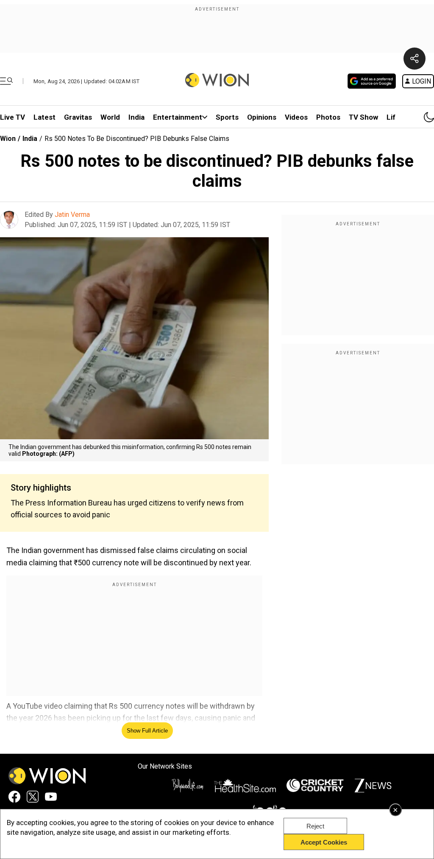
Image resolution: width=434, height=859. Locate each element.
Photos (328, 117)
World (110, 117)
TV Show (363, 117)
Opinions (261, 117)
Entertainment (177, 117)
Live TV (12, 117)
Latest (44, 117)
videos (296, 117)
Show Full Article (147, 730)
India (136, 117)
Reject (315, 826)
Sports (227, 117)
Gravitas (78, 117)
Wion (8, 139)
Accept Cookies (323, 842)
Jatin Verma (72, 215)
